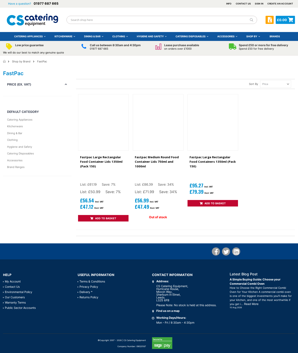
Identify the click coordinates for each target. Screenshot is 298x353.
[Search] (251, 20)
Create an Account (280, 3)
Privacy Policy (88, 286)
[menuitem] (274, 36)
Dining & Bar (14, 133)
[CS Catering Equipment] (32, 20)
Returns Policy (88, 297)
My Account (13, 281)
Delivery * (85, 292)
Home (4, 61)
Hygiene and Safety (19, 146)
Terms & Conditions (92, 281)
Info (229, 3)
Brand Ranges (16, 167)
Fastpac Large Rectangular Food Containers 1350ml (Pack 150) (213, 161)
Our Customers (15, 297)
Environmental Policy (18, 292)
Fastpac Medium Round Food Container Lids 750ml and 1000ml (157, 161)
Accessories (15, 160)
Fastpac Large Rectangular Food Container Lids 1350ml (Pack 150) (101, 161)
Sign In (259, 3)
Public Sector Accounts (20, 307)
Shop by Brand (21, 61)
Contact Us (243, 3)
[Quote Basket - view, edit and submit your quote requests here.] (270, 20)
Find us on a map (168, 310)
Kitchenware (15, 126)
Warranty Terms (15, 302)
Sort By (253, 84)
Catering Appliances (19, 119)
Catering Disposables (20, 153)
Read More (251, 304)
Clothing (12, 139)
